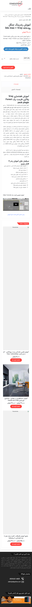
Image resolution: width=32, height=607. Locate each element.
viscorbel (25, 76)
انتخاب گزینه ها (16, 360)
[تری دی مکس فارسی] (16, 3)
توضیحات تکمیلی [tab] (16, 89)
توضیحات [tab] (16, 84)
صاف (2, 59)
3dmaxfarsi (26, 15)
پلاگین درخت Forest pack (13, 139)
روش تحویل (26, 58)
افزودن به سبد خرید (8, 67)
